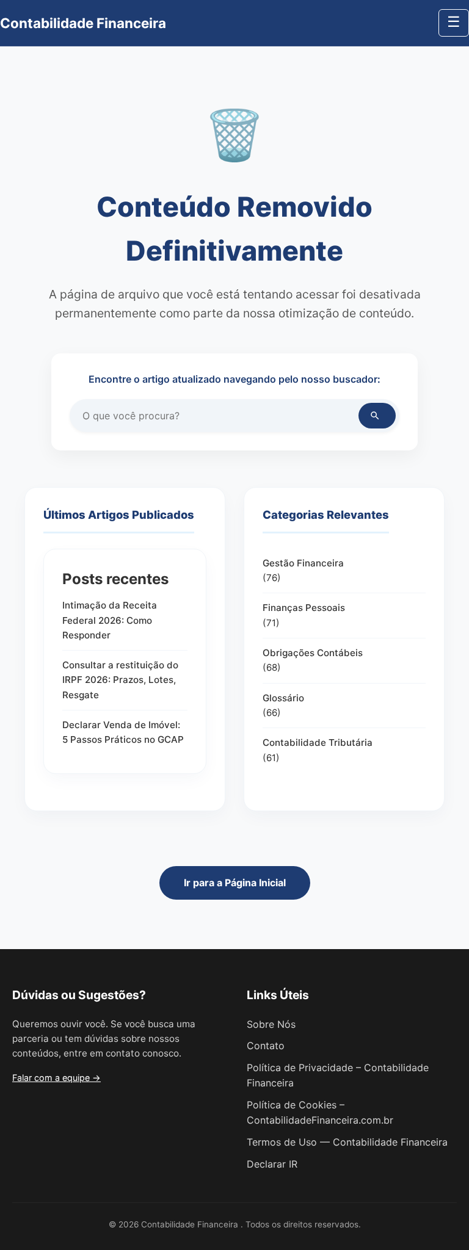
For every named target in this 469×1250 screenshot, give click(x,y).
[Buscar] (377, 415)
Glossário (283, 698)
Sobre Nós (271, 1024)
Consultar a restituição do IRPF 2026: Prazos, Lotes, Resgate (120, 680)
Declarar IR (272, 1164)
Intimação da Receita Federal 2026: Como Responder (109, 620)
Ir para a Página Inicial (235, 882)
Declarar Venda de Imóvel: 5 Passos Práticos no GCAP (123, 732)
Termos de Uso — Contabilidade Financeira (347, 1142)
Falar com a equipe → (56, 1077)
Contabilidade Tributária (318, 742)
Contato (266, 1045)
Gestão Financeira (303, 563)
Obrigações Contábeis (313, 653)
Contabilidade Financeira (83, 23)
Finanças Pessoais (304, 607)
